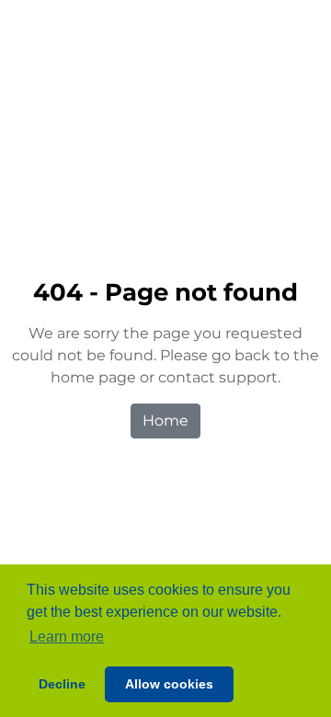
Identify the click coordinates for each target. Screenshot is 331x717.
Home (165, 420)
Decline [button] (62, 684)
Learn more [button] (66, 636)
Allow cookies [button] (169, 684)
